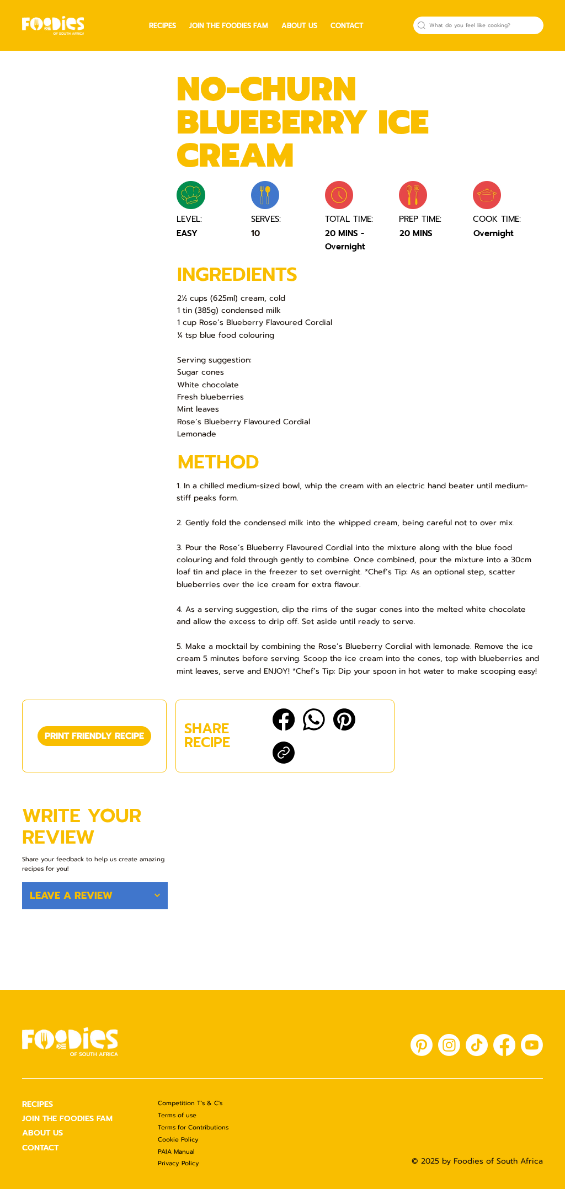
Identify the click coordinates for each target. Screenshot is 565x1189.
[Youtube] (532, 1045)
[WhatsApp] (314, 719)
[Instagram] (449, 1045)
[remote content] (95, 205)
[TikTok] (477, 1045)
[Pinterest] (344, 719)
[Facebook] (284, 719)
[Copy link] (284, 753)
